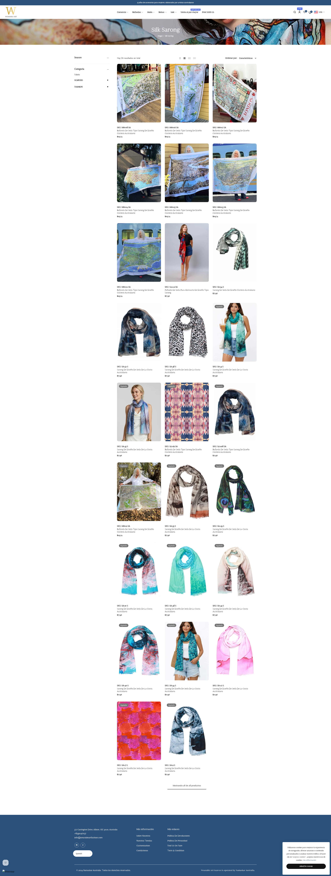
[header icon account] (299, 12)
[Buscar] (295, 12)
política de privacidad (177, 840)
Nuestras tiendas (144, 840)
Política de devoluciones (178, 835)
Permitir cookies (306, 866)
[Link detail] (76, 845)
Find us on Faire (174, 845)
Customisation (143, 845)
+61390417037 (80, 833)
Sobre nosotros (143, 835)
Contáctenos (142, 850)
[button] (158, 69)
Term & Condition (175, 850)
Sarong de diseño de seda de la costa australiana (134, 371)
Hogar (160, 36)
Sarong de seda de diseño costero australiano (234, 290)
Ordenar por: (231, 58)
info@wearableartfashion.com (88, 837)
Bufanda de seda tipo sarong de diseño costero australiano (135, 131)
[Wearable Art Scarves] (11, 12)
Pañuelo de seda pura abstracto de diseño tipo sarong (187, 291)
